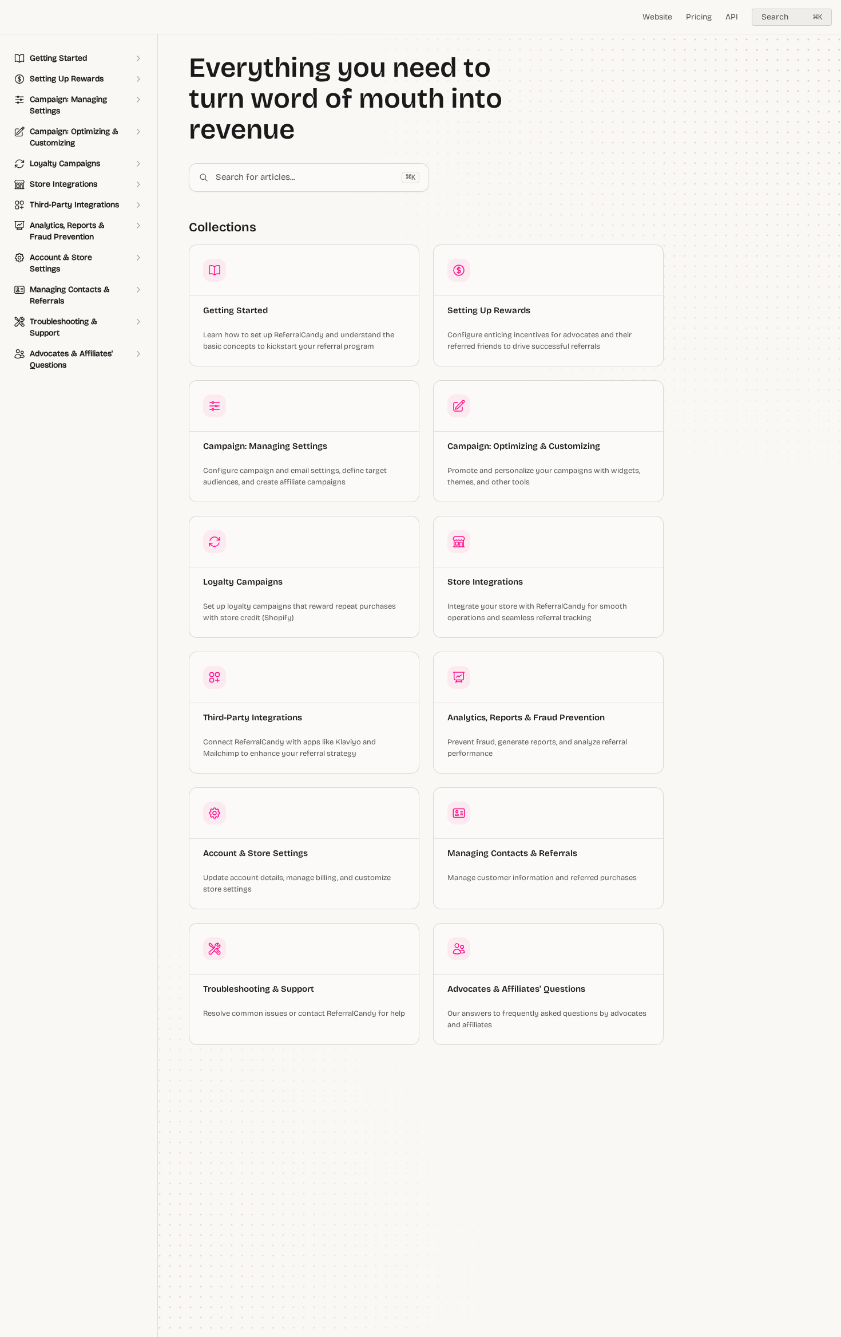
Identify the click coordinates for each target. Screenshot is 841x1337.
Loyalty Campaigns (243, 582)
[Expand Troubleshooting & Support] (138, 322)
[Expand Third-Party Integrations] (138, 205)
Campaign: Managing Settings (265, 446)
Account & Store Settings (255, 853)
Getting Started (235, 310)
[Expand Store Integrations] (138, 184)
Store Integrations (485, 582)
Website (657, 17)
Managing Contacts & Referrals (512, 853)
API (731, 17)
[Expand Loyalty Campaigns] (138, 164)
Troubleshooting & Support (258, 989)
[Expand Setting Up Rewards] (138, 79)
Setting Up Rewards (488, 310)
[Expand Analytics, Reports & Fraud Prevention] (138, 226)
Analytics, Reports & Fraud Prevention (526, 717)
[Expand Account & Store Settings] (138, 258)
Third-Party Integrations (252, 717)
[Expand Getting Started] (138, 58)
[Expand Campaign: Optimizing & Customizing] (138, 132)
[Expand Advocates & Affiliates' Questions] (138, 354)
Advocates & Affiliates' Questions (516, 989)
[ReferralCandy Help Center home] (11, 17)
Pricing (699, 17)
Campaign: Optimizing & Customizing (523, 446)
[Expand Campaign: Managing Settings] (138, 100)
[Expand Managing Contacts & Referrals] (138, 290)
